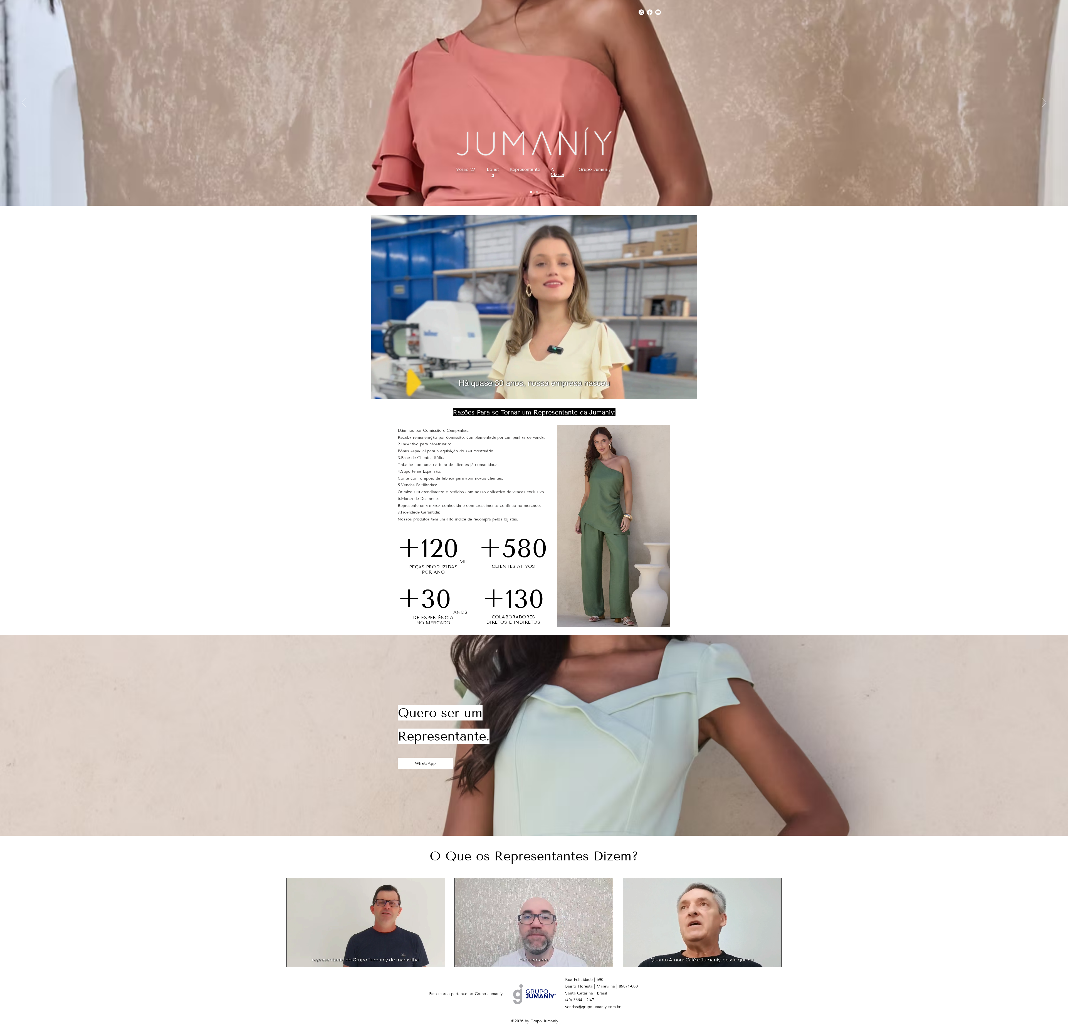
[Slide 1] (531, 192)
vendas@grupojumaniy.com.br (592, 1007)
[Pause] (378, 391)
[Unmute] (387, 391)
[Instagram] (641, 12)
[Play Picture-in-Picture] (680, 391)
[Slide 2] (537, 192)
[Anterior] (24, 103)
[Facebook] (649, 12)
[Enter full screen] (689, 391)
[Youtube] (658, 12)
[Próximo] (1043, 103)
